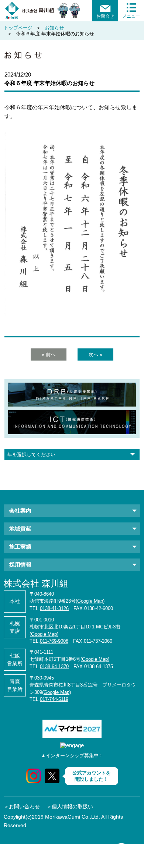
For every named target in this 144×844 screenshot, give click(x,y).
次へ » (95, 354)
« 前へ (48, 354)
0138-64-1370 (54, 666)
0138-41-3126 (54, 608)
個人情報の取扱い (72, 806)
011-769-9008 (54, 641)
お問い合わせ (24, 806)
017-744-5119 (54, 699)
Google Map (90, 601)
